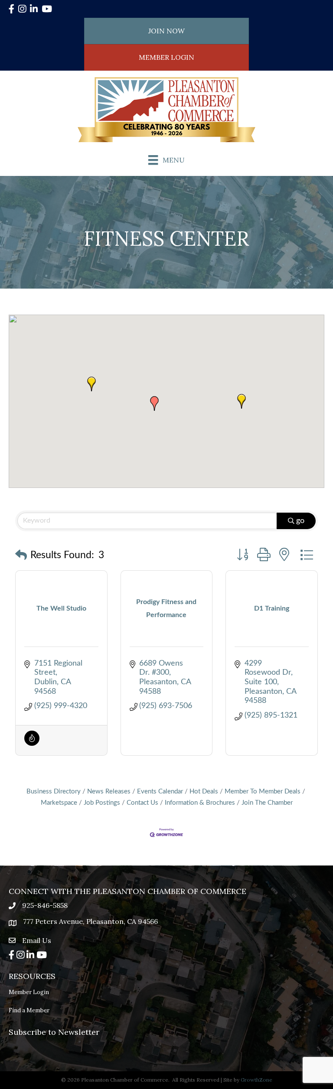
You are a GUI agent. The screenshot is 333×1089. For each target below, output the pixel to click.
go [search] (300, 521)
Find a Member (29, 1010)
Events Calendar (160, 791)
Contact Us (142, 803)
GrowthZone (256, 1079)
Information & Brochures (200, 803)
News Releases (109, 791)
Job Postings (102, 803)
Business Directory (53, 791)
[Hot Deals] (31, 744)
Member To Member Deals (262, 791)
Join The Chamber (267, 803)
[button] (241, 401)
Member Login (29, 992)
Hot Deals (203, 791)
